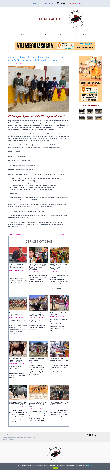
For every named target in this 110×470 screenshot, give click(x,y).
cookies (89, 465)
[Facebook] (87, 435)
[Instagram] (92, 435)
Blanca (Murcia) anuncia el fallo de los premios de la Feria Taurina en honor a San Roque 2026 (38, 404)
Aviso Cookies (52, 435)
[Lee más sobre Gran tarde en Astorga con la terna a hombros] (38, 349)
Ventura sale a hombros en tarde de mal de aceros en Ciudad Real (59, 404)
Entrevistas (44, 35)
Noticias (24, 35)
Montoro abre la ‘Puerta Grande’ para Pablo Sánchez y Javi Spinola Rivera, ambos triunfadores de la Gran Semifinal (59, 267)
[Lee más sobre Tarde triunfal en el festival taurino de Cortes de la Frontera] (59, 349)
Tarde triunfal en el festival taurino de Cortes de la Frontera (59, 359)
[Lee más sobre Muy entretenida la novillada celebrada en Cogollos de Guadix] (18, 303)
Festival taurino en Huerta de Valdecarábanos (58, 313)
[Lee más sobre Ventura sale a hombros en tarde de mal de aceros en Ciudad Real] (59, 392)
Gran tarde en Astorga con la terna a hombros (37, 359)
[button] (80, 3)
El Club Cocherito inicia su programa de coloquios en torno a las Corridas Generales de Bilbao (18, 266)
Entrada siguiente (62, 234)
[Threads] (90, 435)
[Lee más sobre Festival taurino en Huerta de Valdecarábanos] (59, 303)
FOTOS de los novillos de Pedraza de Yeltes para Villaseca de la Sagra (16, 360)
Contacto (85, 35)
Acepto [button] (55, 467)
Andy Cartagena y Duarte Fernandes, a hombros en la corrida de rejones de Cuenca (37, 314)
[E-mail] (95, 435)
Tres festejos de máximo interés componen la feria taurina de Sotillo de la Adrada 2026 (18, 404)
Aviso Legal (58, 435)
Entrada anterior (14, 234)
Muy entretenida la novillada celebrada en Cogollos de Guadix (17, 314)
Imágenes (75, 35)
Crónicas (33, 35)
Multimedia (63, 35)
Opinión (53, 35)
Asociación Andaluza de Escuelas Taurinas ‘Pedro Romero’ (35, 63)
